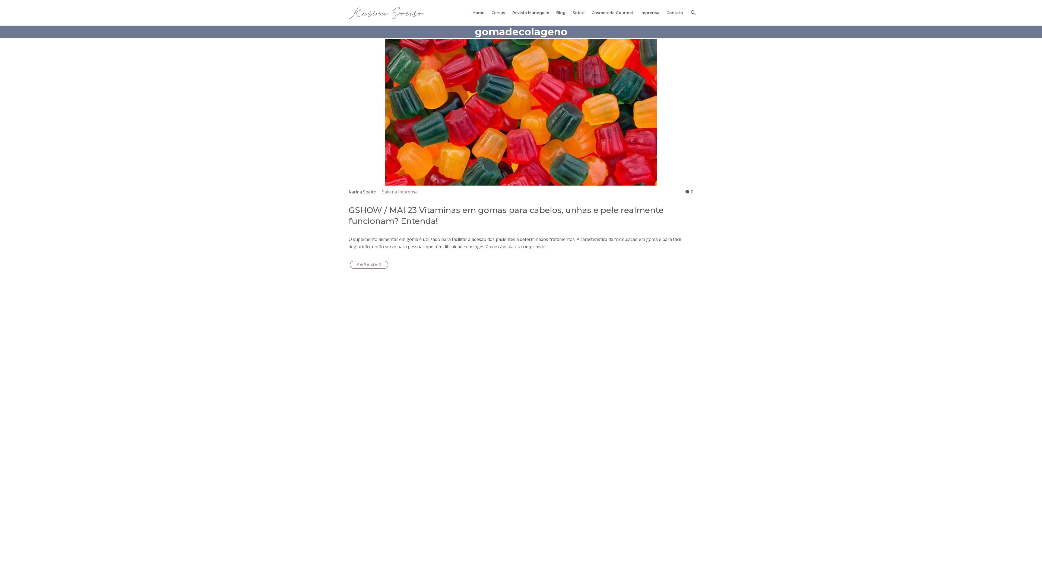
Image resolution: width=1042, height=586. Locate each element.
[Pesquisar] (692, 13)
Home (478, 12)
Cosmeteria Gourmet (612, 12)
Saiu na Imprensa (400, 192)
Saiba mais (369, 264)
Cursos (498, 12)
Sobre (578, 12)
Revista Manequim (530, 12)
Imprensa (649, 12)
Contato (674, 12)
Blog (561, 12)
